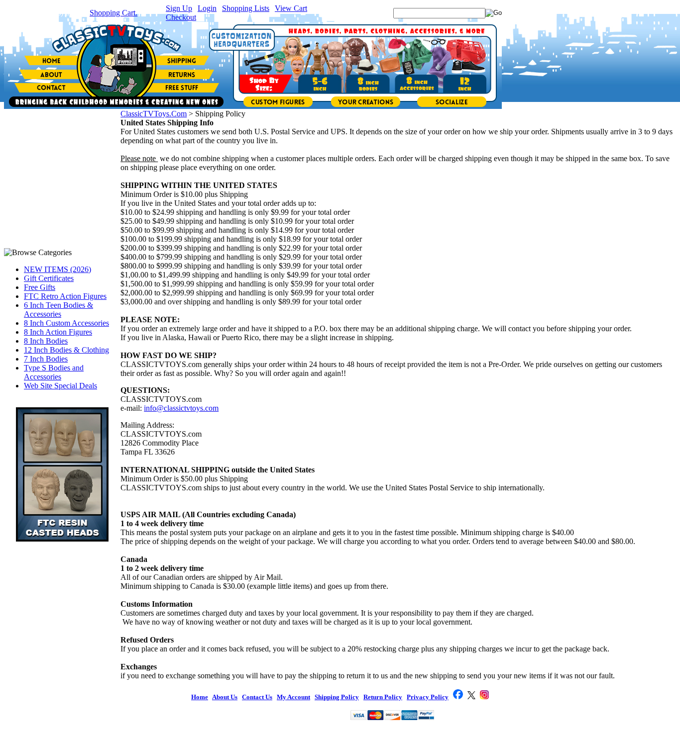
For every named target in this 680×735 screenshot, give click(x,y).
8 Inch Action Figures (58, 332)
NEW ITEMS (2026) (57, 269)
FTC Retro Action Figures (65, 296)
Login (207, 8)
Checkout (181, 17)
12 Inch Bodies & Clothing (66, 350)
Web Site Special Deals (60, 385)
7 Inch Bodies (46, 359)
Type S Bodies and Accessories (54, 372)
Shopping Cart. (113, 12)
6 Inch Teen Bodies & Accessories (58, 309)
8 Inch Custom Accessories (66, 323)
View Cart (291, 8)
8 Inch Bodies (46, 341)
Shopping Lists (245, 8)
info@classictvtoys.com (181, 408)
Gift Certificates (49, 278)
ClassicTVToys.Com (153, 113)
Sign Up (179, 8)
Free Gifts (39, 287)
